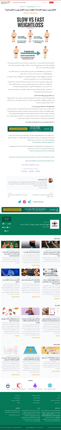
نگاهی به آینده (17, 335)
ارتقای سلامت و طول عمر (35, 265)
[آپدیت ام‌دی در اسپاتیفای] (7, 231)
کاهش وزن (26, 164)
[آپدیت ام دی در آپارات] (9, 223)
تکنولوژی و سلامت (36, 400)
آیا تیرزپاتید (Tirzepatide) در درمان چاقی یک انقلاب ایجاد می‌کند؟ (51, 359)
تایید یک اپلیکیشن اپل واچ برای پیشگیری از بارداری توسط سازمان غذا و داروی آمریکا (51, 320)
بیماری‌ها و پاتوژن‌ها (36, 395)
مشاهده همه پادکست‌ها (6, 219)
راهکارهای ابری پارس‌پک (30, 427)
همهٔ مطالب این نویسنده (42, 187)
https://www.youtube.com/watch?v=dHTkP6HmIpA (41, 151)
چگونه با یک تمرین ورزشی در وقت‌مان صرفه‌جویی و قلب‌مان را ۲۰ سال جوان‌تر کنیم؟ (51, 254)
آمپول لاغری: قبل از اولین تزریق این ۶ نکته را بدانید (34, 224)
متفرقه (18, 402)
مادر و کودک (58, 335)
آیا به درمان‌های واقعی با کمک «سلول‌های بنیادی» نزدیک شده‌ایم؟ (10, 320)
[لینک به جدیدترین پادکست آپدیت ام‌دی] (54, 224)
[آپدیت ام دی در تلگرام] (29, 202)
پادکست (51, 2)
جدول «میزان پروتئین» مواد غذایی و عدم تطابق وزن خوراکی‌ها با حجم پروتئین (10, 359)
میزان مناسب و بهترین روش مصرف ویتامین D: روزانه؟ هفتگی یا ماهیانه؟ (31, 359)
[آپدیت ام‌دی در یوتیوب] (4, 227)
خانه (56, 2)
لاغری (23, 164)
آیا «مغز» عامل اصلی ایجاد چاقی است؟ (31, 252)
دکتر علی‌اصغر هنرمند (31, 6)
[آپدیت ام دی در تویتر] (20, 202)
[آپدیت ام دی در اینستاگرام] (24, 202)
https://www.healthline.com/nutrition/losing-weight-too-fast (39, 161)
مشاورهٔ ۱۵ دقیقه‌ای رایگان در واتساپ (18, 128)
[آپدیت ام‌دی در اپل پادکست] (9, 227)
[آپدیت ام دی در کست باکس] (4, 223)
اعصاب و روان (57, 402)
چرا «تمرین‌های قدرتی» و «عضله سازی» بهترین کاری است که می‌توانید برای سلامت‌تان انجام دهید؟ (11, 254)
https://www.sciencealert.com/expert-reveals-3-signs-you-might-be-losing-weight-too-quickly (31, 157)
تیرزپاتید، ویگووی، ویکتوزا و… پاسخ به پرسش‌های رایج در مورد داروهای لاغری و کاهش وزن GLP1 (51, 281)
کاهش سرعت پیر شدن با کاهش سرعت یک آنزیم (10, 281)
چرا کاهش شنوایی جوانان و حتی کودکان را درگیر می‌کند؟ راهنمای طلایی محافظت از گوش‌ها (31, 320)
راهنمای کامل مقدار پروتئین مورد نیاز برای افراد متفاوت (31, 281)
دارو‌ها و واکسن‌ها (36, 402)
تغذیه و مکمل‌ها (57, 298)
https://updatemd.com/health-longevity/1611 (43, 142)
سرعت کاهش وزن (32, 164)
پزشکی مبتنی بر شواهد (15, 400)
